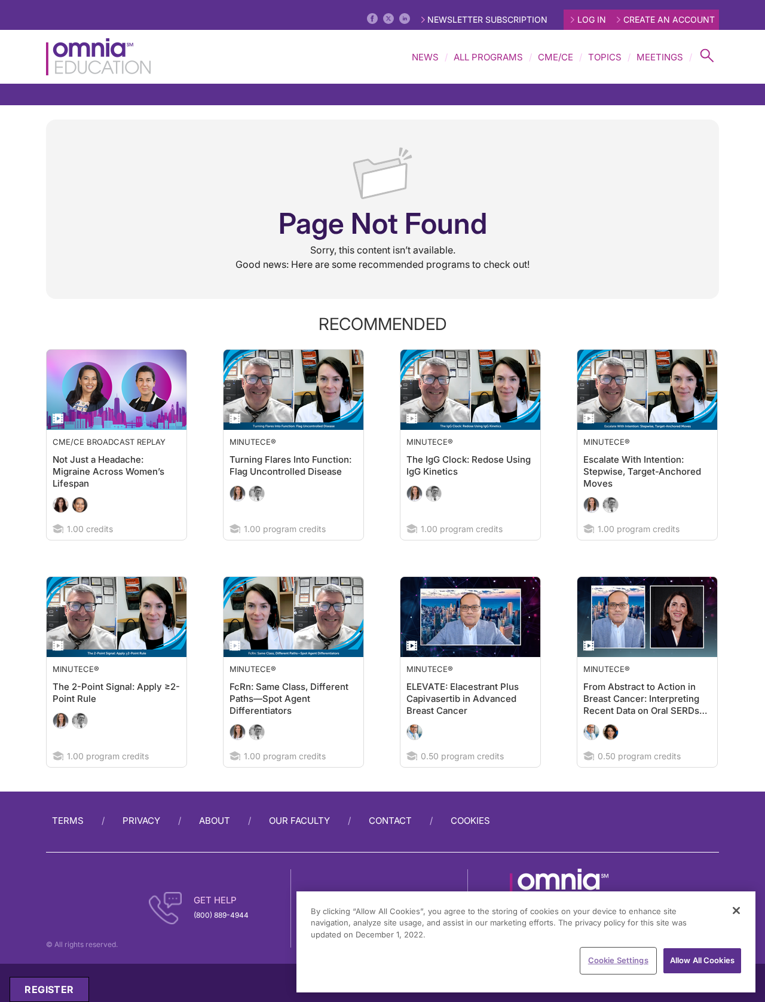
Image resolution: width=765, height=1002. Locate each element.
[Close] (736, 910)
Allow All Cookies (702, 960)
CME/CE (555, 57)
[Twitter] (388, 18)
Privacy (141, 844)
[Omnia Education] (98, 56)
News (425, 57)
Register (49, 989)
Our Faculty (299, 844)
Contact (390, 844)
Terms (68, 844)
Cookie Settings (618, 960)
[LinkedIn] (404, 18)
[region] (525, 941)
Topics (605, 57)
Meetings (660, 57)
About (214, 844)
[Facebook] (372, 18)
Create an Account (669, 19)
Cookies (470, 844)
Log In (591, 19)
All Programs (488, 57)
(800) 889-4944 (221, 938)
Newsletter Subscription (487, 19)
